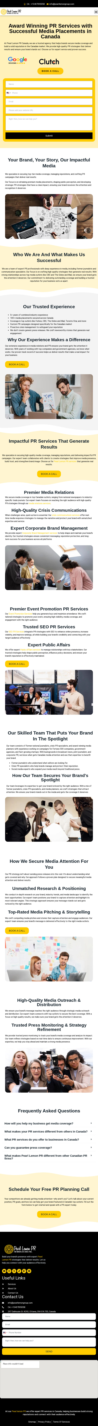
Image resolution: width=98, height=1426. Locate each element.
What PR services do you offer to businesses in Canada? (41, 1139)
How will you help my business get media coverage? (38, 1123)
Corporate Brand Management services (39, 533)
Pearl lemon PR (19, 1411)
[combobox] (8, 93)
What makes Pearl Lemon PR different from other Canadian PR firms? (45, 1157)
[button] (49, 1123)
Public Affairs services (30, 650)
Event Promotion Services (20, 614)
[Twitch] (24, 1271)
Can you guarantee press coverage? (28, 1147)
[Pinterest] (29, 1271)
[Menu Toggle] (96, 12)
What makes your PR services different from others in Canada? (46, 1131)
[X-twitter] (14, 1271)
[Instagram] (9, 1271)
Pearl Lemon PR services (65, 461)
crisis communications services (66, 515)
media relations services (40, 503)
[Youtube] (4, 1271)
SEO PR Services (16, 631)
